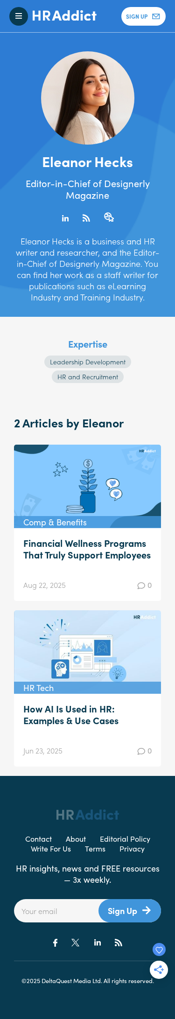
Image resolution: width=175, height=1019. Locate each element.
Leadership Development (88, 361)
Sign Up (122, 910)
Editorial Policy (125, 838)
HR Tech (38, 687)
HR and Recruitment (87, 376)
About (76, 838)
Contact (38, 838)
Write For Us (51, 848)
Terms (95, 848)
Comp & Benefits (55, 522)
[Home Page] (62, 16)
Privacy (132, 848)
